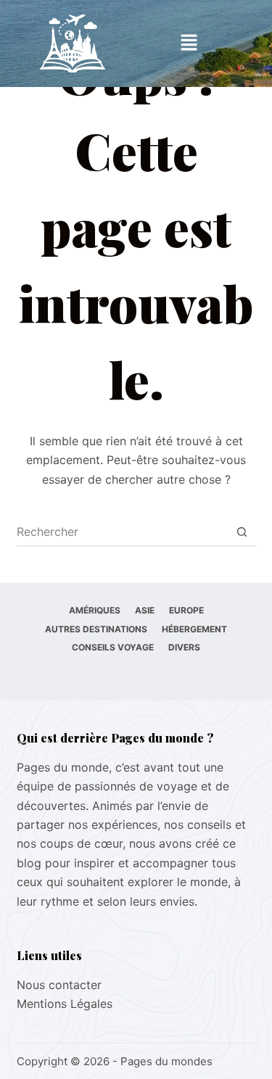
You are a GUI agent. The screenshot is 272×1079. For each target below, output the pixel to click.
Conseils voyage (113, 647)
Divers (184, 647)
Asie (144, 610)
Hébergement (194, 629)
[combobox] (122, 531)
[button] (188, 43)
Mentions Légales (64, 1003)
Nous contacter (59, 984)
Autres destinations (96, 629)
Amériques (94, 610)
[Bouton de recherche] (242, 531)
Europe (186, 610)
